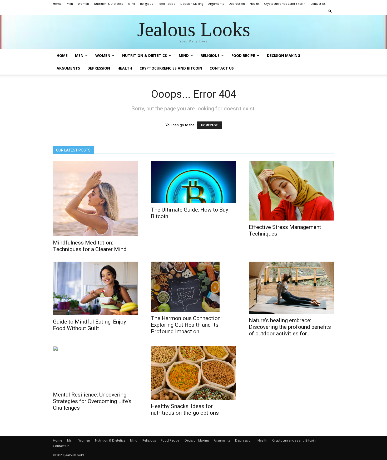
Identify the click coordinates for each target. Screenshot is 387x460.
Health (254, 4)
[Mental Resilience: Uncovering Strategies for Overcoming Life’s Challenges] (95, 367)
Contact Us (317, 4)
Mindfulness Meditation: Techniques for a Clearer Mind (90, 245)
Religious (146, 4)
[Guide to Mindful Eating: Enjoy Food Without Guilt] (95, 288)
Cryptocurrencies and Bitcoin (284, 4)
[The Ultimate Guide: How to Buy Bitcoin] (193, 182)
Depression (237, 4)
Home (57, 4)
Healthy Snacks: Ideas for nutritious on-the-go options (185, 409)
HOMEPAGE (209, 125)
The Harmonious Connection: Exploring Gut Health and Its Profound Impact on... (186, 325)
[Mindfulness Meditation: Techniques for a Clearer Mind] (95, 198)
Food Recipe (166, 4)
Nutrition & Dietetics (108, 4)
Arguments (216, 4)
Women (83, 4)
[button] (330, 11)
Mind (131, 4)
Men (70, 4)
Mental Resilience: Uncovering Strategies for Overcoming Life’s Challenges (92, 401)
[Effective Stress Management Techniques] (291, 191)
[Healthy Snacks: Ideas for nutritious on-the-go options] (193, 372)
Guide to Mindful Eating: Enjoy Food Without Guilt (89, 325)
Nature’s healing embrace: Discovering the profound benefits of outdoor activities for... (290, 327)
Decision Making (191, 4)
